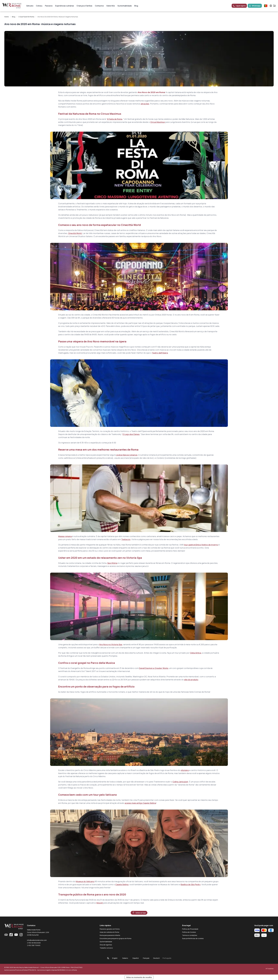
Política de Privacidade (190, 929)
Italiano (125, 958)
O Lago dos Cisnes (130, 434)
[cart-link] (274, 5)
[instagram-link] (21, 934)
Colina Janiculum (180, 781)
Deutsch (156, 958)
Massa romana (65, 536)
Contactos (99, 6)
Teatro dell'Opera (160, 353)
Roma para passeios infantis (110, 935)
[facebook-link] (11, 934)
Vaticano (29, 6)
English (114, 958)
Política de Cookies (189, 932)
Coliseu (39, 6)
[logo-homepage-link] (11, 5)
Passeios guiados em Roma (110, 929)
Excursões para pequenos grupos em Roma (115, 938)
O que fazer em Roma (26, 17)
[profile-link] (270, 5)
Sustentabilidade (124, 6)
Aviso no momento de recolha (139, 977)
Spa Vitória (112, 563)
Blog (136, 6)
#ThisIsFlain (270, 969)
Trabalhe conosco (106, 948)
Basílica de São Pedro (190, 884)
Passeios (49, 6)
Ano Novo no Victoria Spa (110, 644)
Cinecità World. (75, 233)
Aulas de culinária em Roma (109, 932)
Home (6, 17)
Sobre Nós (110, 6)
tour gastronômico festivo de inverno (201, 544)
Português (167, 958)
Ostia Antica (195, 653)
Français (146, 958)
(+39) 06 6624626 (34, 943)
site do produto (191, 679)
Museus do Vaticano (85, 881)
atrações (145, 103)
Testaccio (125, 539)
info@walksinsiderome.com (37, 940)
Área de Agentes (106, 945)
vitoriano (185, 770)
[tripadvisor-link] (6, 934)
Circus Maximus (157, 122)
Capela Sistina (121, 884)
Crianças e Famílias (84, 6)
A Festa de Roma (114, 119)
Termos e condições (189, 935)
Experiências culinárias (64, 6)
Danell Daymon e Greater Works (153, 668)
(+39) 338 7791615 (33, 945)
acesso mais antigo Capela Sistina (140, 803)
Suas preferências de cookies (193, 938)
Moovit (100, 903)
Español (136, 958)
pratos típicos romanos (126, 455)
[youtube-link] (16, 934)
